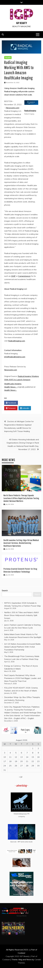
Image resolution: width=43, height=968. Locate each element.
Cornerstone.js (24, 276)
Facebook (11, 403)
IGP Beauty (21, 23)
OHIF (13, 276)
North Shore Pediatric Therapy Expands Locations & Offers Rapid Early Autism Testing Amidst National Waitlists (21, 498)
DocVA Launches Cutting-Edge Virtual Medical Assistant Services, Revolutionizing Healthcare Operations (21, 543)
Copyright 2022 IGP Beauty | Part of (21, 956)
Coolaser (6, 959)
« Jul (20, 777)
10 (4, 757)
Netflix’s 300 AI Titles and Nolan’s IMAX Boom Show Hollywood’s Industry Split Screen (21, 615)
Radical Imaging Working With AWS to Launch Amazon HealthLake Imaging (21, 380)
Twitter (25, 403)
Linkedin (25, 408)
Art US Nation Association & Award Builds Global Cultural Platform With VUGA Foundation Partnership (22, 647)
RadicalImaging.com (16, 341)
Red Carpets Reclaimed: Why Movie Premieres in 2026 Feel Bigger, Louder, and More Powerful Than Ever (22, 678)
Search (5, 590)
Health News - (10, 387)
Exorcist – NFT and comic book (21, 842)
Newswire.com (12, 108)
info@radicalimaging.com (14, 356)
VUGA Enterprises (20, 814)
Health (8, 57)
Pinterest (11, 408)
